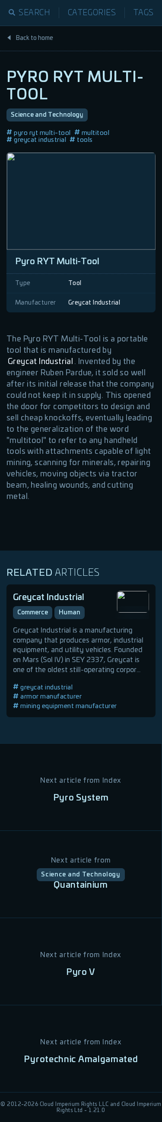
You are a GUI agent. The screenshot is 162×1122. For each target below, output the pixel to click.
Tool (75, 283)
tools (85, 140)
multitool (96, 133)
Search (35, 13)
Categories (92, 13)
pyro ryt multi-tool (42, 133)
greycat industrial (40, 140)
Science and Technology (47, 115)
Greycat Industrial (94, 303)
